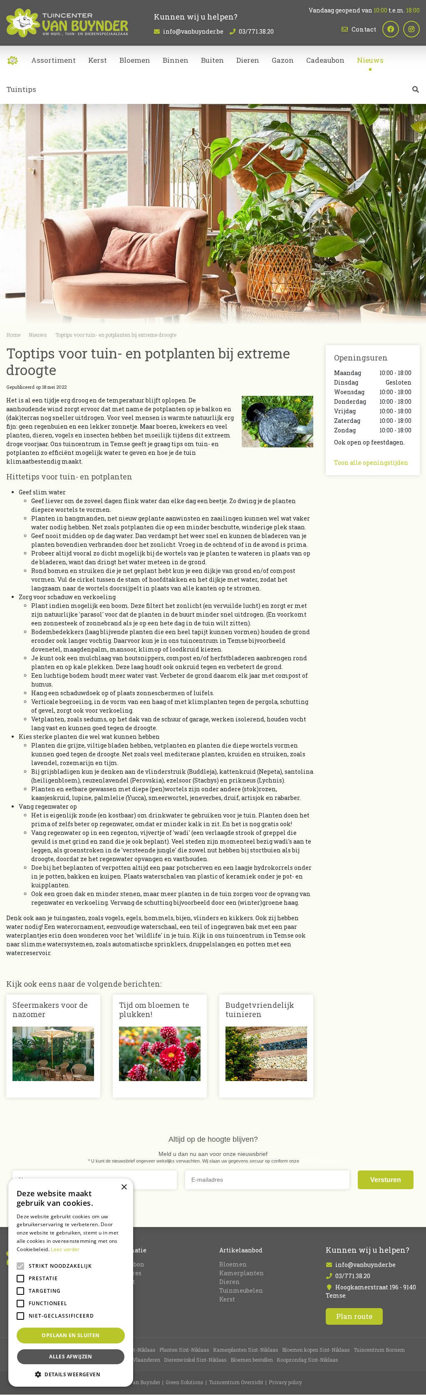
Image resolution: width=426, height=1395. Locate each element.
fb (390, 29)
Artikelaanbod (241, 1250)
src (415, 89)
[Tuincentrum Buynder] (67, 22)
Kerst (227, 1299)
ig (411, 29)
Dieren (229, 1282)
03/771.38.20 (256, 31)
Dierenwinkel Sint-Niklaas (195, 1360)
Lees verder (65, 1249)
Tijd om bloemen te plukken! (154, 1009)
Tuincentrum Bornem (379, 1350)
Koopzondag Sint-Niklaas (307, 1360)
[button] (71, 1374)
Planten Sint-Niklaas (184, 1350)
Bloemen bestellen (251, 1360)
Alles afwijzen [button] (70, 1356)
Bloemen (233, 1264)
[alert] (70, 1282)
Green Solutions (184, 1382)
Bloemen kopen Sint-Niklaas (316, 1350)
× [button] (124, 1187)
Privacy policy (285, 1382)
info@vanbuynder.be (193, 31)
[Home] (12, 60)
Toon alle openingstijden (371, 463)
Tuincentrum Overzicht (236, 1382)
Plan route (354, 1316)
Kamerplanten (241, 1273)
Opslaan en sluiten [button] (70, 1335)
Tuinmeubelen (241, 1290)
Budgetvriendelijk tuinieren (259, 1009)
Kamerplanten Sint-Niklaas (245, 1350)
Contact (364, 29)
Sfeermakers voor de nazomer (50, 1009)
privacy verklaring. (319, 1160)
